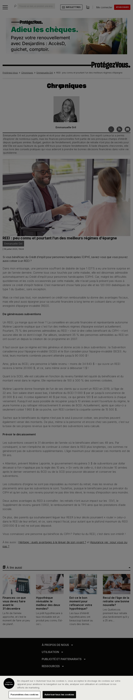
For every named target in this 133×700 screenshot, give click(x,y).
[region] (66, 688)
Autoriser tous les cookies (59, 694)
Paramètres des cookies (24, 694)
